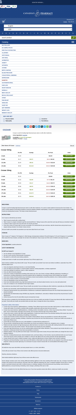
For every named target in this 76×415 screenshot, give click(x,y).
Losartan (24, 135)
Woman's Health (7, 112)
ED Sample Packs (7, 47)
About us (38, 404)
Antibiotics (5, 60)
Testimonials (38, 397)
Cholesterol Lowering (9, 75)
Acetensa (18, 145)
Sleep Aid (5, 105)
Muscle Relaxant (7, 95)
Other (4, 97)
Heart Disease (6, 87)
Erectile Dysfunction (9, 50)
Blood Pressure (7, 72)
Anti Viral (5, 57)
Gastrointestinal (7, 82)
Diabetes (5, 80)
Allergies (5, 52)
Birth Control (6, 70)
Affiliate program (38, 408)
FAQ (38, 393)
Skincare (5, 102)
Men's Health (6, 92)
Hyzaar (25, 138)
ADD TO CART (69, 155)
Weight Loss (5, 110)
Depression (5, 77)
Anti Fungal (5, 55)
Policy (38, 390)
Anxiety (4, 62)
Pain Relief (5, 100)
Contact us (38, 386)
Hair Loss (5, 85)
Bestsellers (6, 45)
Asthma (4, 67)
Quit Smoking (6, 107)
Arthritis (5, 65)
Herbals (4, 90)
